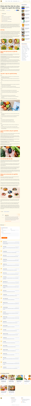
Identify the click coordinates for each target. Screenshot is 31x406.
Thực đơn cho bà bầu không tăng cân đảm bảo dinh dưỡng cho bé (3, 392)
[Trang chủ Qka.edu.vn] (1, 1)
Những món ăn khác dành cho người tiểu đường (6, 21)
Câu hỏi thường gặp (13, 401)
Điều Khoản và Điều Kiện (14, 399)
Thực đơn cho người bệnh (6, 211)
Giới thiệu (3, 15)
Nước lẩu (23, 57)
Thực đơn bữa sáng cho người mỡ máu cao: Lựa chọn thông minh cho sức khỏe (3, 382)
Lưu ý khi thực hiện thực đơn (4, 20)
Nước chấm (26, 49)
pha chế (25, 57)
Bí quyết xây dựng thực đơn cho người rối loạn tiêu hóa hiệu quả (11, 382)
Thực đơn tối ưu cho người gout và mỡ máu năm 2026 (19, 382)
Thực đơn (6, 1)
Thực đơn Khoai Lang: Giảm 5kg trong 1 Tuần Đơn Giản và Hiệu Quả (27, 382)
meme (22, 48)
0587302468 (23, 401)
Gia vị (18, 1)
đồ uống (23, 52)
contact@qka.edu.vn (24, 402)
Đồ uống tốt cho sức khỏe (24, 53)
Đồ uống (9, 1)
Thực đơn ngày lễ (23, 58)
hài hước (23, 49)
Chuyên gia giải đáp (15, 1)
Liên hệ (12, 402)
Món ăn (11, 1)
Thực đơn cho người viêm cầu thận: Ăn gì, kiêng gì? (11, 392)
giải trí (25, 52)
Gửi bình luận (4, 237)
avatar (28, 49)
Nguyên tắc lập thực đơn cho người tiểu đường (6, 16)
